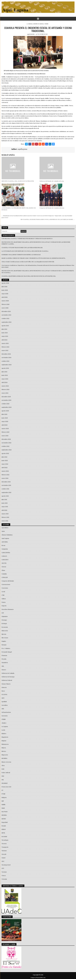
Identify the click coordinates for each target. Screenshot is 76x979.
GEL (3, 666)
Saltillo (3, 804)
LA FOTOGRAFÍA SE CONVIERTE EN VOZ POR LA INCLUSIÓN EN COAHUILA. (25, 251)
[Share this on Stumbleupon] (43, 144)
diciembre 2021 (6, 482)
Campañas (5, 549)
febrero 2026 (5, 304)
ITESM (4, 719)
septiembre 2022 (6, 450)
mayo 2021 (5, 506)
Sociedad (4, 836)
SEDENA (4, 815)
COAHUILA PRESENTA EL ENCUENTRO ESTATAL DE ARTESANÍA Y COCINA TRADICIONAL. (38, 29)
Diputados (5, 616)
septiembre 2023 (6, 407)
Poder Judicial (6, 772)
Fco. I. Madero (6, 648)
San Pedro (5, 811)
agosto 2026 (5, 283)
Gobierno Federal (7, 680)
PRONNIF (5, 783)
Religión (4, 797)
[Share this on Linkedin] (50, 144)
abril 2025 (4, 340)
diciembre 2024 (6, 354)
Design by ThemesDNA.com (38, 977)
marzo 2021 (5, 514)
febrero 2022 (5, 474)
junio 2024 (5, 375)
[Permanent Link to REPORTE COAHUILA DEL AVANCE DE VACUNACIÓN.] (19, 168)
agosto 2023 (5, 411)
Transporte (5, 847)
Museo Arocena (6, 762)
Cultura (4, 598)
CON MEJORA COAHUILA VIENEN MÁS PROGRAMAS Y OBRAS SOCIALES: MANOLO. (27, 238)
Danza (3, 602)
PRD (3, 776)
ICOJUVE (4, 694)
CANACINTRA (6, 552)
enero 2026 (5, 308)
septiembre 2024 (6, 364)
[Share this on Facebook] (29, 144)
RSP (3, 801)
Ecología (4, 623)
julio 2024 (4, 371)
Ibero (3, 691)
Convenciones (6, 584)
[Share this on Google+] (33, 144)
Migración (5, 755)
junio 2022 (5, 460)
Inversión (5, 716)
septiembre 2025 (6, 322)
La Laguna (5, 726)
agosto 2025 (5, 325)
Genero (4, 669)
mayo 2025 (5, 336)
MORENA (4, 758)
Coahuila (30, 24)
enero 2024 (5, 393)
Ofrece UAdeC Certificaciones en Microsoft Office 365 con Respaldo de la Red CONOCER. (28, 261)
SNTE (3, 833)
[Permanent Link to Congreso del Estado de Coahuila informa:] (57, 195)
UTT (3, 868)
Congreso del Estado (8, 581)
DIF (3, 613)
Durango (4, 620)
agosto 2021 (5, 496)
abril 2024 (4, 382)
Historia (4, 687)
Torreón (4, 843)
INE (3, 708)
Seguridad (5, 822)
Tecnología (5, 840)
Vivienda (4, 879)
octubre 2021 (5, 489)
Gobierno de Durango (8, 677)
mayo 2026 (5, 293)
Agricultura (5, 527)
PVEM (3, 794)
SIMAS (4, 829)
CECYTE (4, 563)
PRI (3, 779)
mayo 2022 (5, 464)
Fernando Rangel (7, 652)
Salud (3, 808)
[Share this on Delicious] (53, 144)
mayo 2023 (5, 421)
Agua (3, 531)
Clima (3, 570)
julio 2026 (4, 286)
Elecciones (5, 637)
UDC (3, 861)
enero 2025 (5, 350)
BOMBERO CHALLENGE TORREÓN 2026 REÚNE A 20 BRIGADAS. (21, 254)
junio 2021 (5, 503)
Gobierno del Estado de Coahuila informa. (51, 181)
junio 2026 (5, 290)
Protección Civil (6, 787)
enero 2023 (5, 435)
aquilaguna (31, 34)
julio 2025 (4, 329)
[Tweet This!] (26, 144)
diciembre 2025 (6, 311)
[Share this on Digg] (46, 144)
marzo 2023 (5, 428)
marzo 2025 (5, 343)
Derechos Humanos (8, 609)
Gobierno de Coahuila (38, 24)
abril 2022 (4, 467)
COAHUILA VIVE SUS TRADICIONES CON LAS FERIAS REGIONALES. (22, 247)
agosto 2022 (5, 453)
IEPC (3, 698)
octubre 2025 (5, 318)
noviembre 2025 (6, 315)
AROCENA (5, 542)
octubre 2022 (5, 446)
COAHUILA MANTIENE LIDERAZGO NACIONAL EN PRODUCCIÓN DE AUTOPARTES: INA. (29, 276)
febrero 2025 (5, 347)
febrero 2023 (5, 432)
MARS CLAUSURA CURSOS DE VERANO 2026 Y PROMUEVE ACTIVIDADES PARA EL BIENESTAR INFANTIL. (34, 258)
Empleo (4, 641)
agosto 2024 (5, 368)
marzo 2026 (5, 300)
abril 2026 (5, 297)
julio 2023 (4, 414)
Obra (3, 765)
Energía (4, 645)
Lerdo (3, 730)
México (4, 751)
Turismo (46, 24)
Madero (4, 733)
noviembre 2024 (6, 357)
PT (2, 790)
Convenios (5, 588)
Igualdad (4, 701)
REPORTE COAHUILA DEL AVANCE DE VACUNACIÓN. (18, 181)
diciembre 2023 (6, 396)
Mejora (4, 748)
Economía (5, 627)
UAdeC (4, 858)
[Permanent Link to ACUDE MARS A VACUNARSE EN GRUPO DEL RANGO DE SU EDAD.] (19, 195)
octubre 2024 (5, 361)
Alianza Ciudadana (7, 535)
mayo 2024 (5, 379)
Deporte (4, 606)
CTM (3, 595)
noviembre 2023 (6, 400)
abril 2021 (4, 510)
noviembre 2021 (6, 485)
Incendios (5, 705)
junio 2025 (5, 332)
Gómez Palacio (6, 684)
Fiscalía (4, 659)
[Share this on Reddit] (39, 144)
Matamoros (5, 744)
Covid (3, 591)
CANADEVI (5, 559)
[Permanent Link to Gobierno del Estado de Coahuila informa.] (57, 168)
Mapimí (4, 740)
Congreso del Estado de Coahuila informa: (51, 208)
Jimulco (4, 723)
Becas (3, 545)
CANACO (4, 556)
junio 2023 (5, 418)
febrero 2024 (5, 389)
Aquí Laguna (5, 538)
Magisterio (5, 737)
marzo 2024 (5, 386)
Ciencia (4, 566)
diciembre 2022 (6, 439)
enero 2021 (5, 521)
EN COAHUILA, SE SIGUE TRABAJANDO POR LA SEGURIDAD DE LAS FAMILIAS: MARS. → (48, 219)
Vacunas (4, 872)
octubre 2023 (5, 403)
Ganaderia (5, 662)
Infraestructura (6, 712)
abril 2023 (4, 425)
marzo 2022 (5, 471)
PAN (3, 769)
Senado (4, 826)
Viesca (4, 875)
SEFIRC (4, 819)
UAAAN (4, 854)
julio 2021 (4, 499)
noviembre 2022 (6, 443)
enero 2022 (5, 478)
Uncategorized (6, 865)
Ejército (4, 634)
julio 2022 (4, 457)
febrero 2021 (5, 517)
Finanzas (4, 655)
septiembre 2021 (6, 492)
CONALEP (5, 577)
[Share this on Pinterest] (36, 144)
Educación (5, 630)
